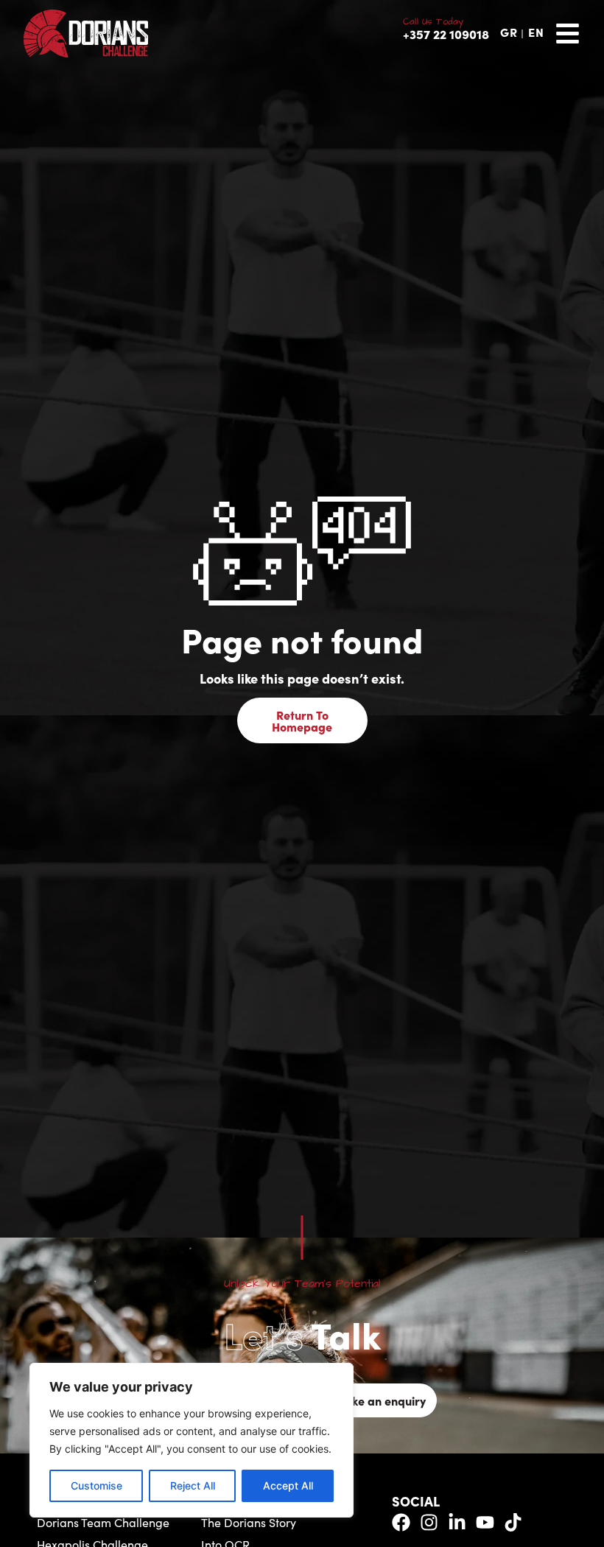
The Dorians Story (248, 1522)
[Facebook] (401, 1522)
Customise (96, 1485)
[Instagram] (429, 1522)
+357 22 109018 (446, 33)
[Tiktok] (513, 1522)
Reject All (192, 1485)
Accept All (288, 1485)
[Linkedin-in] (457, 1522)
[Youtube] (485, 1522)
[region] (191, 1440)
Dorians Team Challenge (103, 1522)
